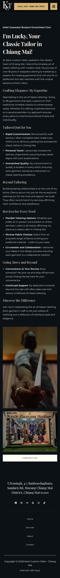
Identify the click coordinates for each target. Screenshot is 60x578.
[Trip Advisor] (27, 503)
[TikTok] (44, 503)
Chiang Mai (18, 64)
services (38, 200)
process (37, 251)
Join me (7, 307)
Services (30, 527)
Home (30, 519)
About (30, 536)
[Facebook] (16, 503)
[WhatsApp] (39, 503)
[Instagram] (21, 503)
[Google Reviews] (33, 503)
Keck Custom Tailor (16, 60)
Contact (30, 544)
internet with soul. (30, 570)
